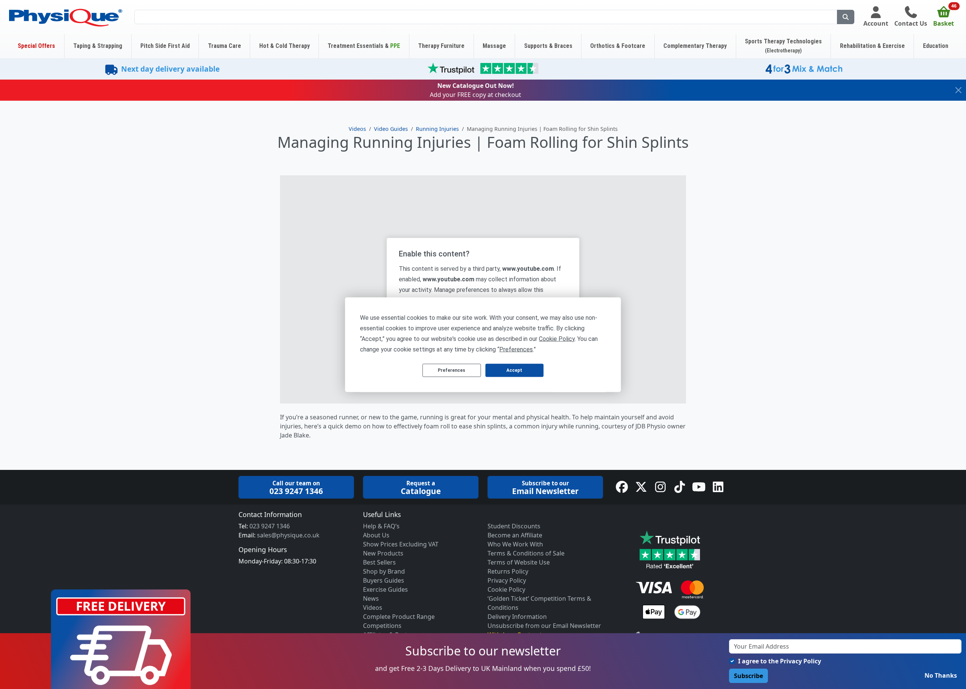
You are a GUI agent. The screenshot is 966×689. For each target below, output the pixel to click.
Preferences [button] (516, 349)
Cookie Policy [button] (557, 338)
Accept (514, 370)
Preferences (451, 370)
